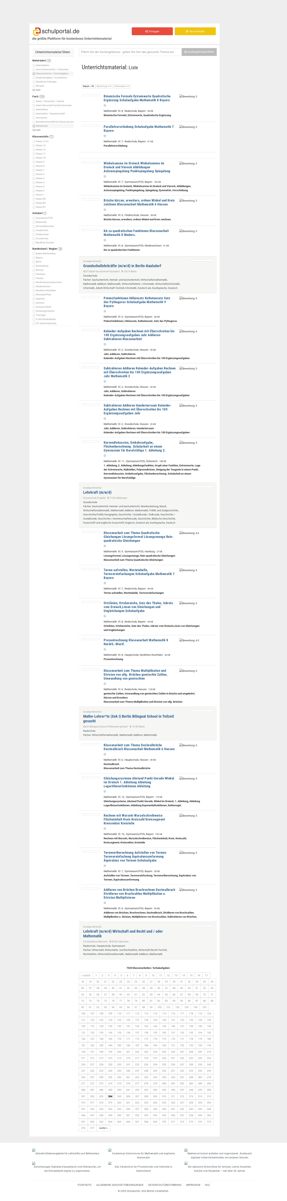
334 (110, 1109)
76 (113, 1000)
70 (204, 994)
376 (83, 1128)
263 (146, 1077)
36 (82, 988)
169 (110, 1038)
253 (191, 1070)
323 (146, 1102)
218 (146, 1058)
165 (209, 1032)
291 (128, 1089)
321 (128, 1102)
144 (155, 1026)
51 (196, 988)
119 (200, 1013)
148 (191, 1026)
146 (173, 1026)
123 (101, 1019)
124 (110, 1019)
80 (143, 1000)
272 (92, 1083)
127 (137, 1019)
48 (174, 988)
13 (176, 975)
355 (164, 1115)
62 (143, 994)
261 (128, 1077)
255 (209, 1070)
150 (209, 1026)
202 (137, 1051)
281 (173, 1083)
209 (200, 1051)
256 (83, 1077)
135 (209, 1019)
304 (110, 1096)
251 (173, 1070)
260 (119, 1077)
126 (128, 1019)
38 (97, 988)
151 (83, 1032)
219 (155, 1058)
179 (200, 1038)
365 (119, 1121)
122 (92, 1019)
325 (164, 1102)
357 (182, 1115)
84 (174, 1000)
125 (119, 1019)
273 (101, 1083)
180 (209, 1038)
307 (137, 1096)
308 (146, 1096)
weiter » (103, 1128)
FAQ (207, 1185)
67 (181, 994)
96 (128, 1007)
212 (92, 1058)
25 (136, 981)
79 (136, 1000)
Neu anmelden (196, 31)
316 (83, 1102)
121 (83, 1019)
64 (158, 994)
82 (158, 1000)
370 (164, 1121)
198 (101, 1051)
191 (173, 1045)
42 (128, 988)
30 (174, 981)
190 (164, 1045)
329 (200, 1102)
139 (110, 1026)
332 (92, 1109)
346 (83, 1115)
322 (137, 1102)
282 (182, 1083)
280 (164, 1083)
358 (191, 1115)
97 (136, 1007)
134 (200, 1019)
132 (182, 1019)
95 (120, 1007)
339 (155, 1109)
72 (82, 1000)
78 (128, 1000)
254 (200, 1070)
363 (101, 1121)
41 (120, 988)
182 (92, 1045)
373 (191, 1121)
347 (92, 1115)
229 (110, 1064)
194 (200, 1045)
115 (164, 1013)
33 (196, 981)
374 (200, 1121)
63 (151, 994)
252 (182, 1070)
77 (120, 1000)
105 (204, 1007)
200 (119, 1051)
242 (92, 1070)
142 (137, 1026)
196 (83, 1051)
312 (182, 1096)
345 (209, 1109)
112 (137, 1013)
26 (143, 981)
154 (110, 1032)
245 (119, 1070)
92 (97, 1007)
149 (200, 1026)
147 (182, 1026)
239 (200, 1064)
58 (113, 994)
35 (212, 981)
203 (146, 1051)
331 (83, 1109)
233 (146, 1064)
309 (155, 1096)
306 (128, 1096)
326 (173, 1102)
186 (128, 1045)
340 (164, 1109)
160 (164, 1032)
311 (173, 1096)
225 (209, 1058)
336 (128, 1109)
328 (191, 1102)
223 (191, 1058)
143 (146, 1026)
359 (200, 1115)
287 (92, 1089)
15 (191, 975)
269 (200, 1077)
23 (120, 981)
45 (151, 988)
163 (191, 1032)
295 (164, 1089)
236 (173, 1064)
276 (128, 1083)
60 (128, 994)
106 (83, 1013)
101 (168, 1007)
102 (177, 1007)
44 (143, 988)
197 (92, 1051)
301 (83, 1096)
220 (164, 1058)
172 (137, 1038)
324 (155, 1102)
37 (90, 988)
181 (83, 1045)
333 (101, 1109)
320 (119, 1102)
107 (92, 1013)
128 (146, 1019)
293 (146, 1089)
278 (146, 1083)
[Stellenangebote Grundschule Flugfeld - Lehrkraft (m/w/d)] (203, 487)
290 (119, 1089)
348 (101, 1115)
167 (92, 1038)
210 (209, 1051)
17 (206, 975)
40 (113, 988)
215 (119, 1058)
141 (128, 1026)
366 (128, 1121)
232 (137, 1064)
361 (83, 1121)
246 (128, 1070)
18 (82, 981)
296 (173, 1089)
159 (155, 1032)
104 (195, 1007)
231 (128, 1064)
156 (128, 1032)
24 (128, 981)
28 (158, 981)
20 (97, 981)
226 (83, 1064)
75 (105, 1000)
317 (92, 1102)
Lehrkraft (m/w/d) (97, 492)
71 (212, 994)
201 (128, 1051)
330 (209, 1102)
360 (209, 1115)
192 (182, 1045)
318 (101, 1102)
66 (174, 994)
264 (155, 1077)
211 (83, 1058)
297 (182, 1089)
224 (200, 1058)
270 (209, 1077)
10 (153, 975)
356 (173, 1115)
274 (110, 1083)
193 (191, 1045)
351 (128, 1115)
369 (155, 1121)
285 (209, 1083)
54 (82, 994)
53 (212, 988)
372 (182, 1121)
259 (110, 1077)
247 (137, 1070)
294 (155, 1089)
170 (119, 1038)
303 (101, 1096)
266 (173, 1077)
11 (160, 975)
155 (119, 1032)
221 (173, 1058)
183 (101, 1045)
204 (155, 1051)
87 (196, 1000)
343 (191, 1109)
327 (182, 1102)
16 (198, 975)
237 (182, 1064)
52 (204, 988)
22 (113, 981)
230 (119, 1064)
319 (110, 1102)
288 (101, 1089)
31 (181, 981)
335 (119, 1109)
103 (186, 1007)
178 (191, 1038)
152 (92, 1032)
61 (136, 994)
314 (200, 1096)
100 (159, 1007)
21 (105, 981)
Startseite (85, 1185)
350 (119, 1115)
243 (101, 1070)
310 (164, 1096)
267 (182, 1077)
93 (105, 1007)
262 (137, 1077)
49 (181, 988)
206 (173, 1051)
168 (101, 1038)
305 (119, 1096)
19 (90, 981)
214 (110, 1058)
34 (204, 981)
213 (101, 1058)
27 (151, 981)
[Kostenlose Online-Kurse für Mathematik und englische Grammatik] (143, 1150)
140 (119, 1026)
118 (191, 1013)
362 (92, 1121)
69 (196, 994)
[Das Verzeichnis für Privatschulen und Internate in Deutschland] (143, 1163)
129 (155, 1019)
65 (166, 994)
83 (166, 1000)
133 (191, 1019)
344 (200, 1109)
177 (182, 1038)
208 (191, 1051)
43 (136, 988)
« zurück (86, 975)
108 (101, 1013)
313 (191, 1096)
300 (209, 1089)
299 (200, 1089)
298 (191, 1089)
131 (173, 1019)
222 (182, 1058)
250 (164, 1070)
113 (146, 1013)
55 (90, 994)
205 (164, 1051)
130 (164, 1019)
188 (146, 1045)
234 (155, 1064)
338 (146, 1109)
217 (137, 1058)
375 (209, 1121)
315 (209, 1096)
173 (146, 1038)
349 (110, 1115)
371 (173, 1121)
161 (173, 1032)
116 (173, 1013)
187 (137, 1045)
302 (92, 1096)
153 (101, 1032)
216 (128, 1058)
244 (110, 1070)
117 (182, 1013)
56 (97, 994)
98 (143, 1007)
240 (209, 1064)
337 (137, 1109)
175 (164, 1038)
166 (83, 1038)
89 (212, 1000)
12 (168, 975)
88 (204, 1000)
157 (137, 1032)
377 (92, 1128)
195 (209, 1045)
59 (120, 994)
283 (191, 1083)
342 (182, 1109)
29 (166, 981)
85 (181, 1000)
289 (110, 1089)
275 (119, 1083)
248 (146, 1070)
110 (119, 1013)
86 (189, 1000)
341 (173, 1109)
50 (189, 988)
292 (137, 1089)
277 (137, 1083)
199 (110, 1051)
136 (83, 1026)
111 (128, 1013)
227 (92, 1064)
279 (155, 1083)
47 (166, 988)
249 (155, 1070)
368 (146, 1121)
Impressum (193, 1185)
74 (97, 1000)
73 (90, 1000)
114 (155, 1013)
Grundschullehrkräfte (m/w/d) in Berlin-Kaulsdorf (122, 265)
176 (173, 1038)
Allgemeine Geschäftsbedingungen (120, 1185)
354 (155, 1115)
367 (137, 1121)
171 (128, 1038)
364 (110, 1121)
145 (164, 1026)
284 (200, 1083)
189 (155, 1045)
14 (183, 975)
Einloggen (153, 31)
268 (191, 1077)
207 (182, 1051)
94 (113, 1007)
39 (105, 988)
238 (191, 1064)
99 (151, 1007)
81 (151, 1000)
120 (209, 1013)
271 (83, 1083)
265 (164, 1077)
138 (101, 1026)
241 (83, 1070)
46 (158, 988)
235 (164, 1064)
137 (92, 1026)
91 (90, 1007)
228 (101, 1064)
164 (200, 1032)
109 (110, 1013)
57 (105, 994)
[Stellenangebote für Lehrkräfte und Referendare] (67, 1150)
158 (146, 1032)
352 (137, 1115)
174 (155, 1038)
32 (189, 981)
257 (92, 1077)
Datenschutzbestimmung (165, 1185)
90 (82, 1007)
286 (83, 1089)
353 (146, 1115)
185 (119, 1045)
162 (182, 1032)
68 (189, 994)
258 (101, 1077)
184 (110, 1045)
